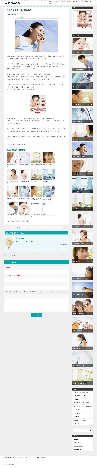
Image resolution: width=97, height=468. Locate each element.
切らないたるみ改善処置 (36, 164)
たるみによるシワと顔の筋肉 (80, 156)
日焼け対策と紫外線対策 (80, 420)
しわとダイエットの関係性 (24, 182)
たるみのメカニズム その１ (48, 215)
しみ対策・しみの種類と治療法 (81, 392)
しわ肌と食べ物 (10, 198)
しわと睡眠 (45, 181)
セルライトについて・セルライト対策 (83, 406)
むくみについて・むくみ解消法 (81, 402)
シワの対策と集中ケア (24, 214)
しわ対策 (17, 221)
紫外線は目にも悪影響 (78, 313)
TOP (10, 457)
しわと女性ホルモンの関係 (12, 182)
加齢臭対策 (76, 416)
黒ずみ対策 (76, 423)
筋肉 (27, 221)
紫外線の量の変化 (77, 348)
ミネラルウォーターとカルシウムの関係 (36, 199)
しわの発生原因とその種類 (36, 215)
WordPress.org (77, 449)
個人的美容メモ (12, 2)
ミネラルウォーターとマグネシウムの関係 (48, 199)
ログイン (76, 439)
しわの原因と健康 (47, 164)
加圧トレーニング (78, 413)
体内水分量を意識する (24, 198)
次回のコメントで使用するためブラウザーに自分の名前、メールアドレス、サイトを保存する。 (32, 291)
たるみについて (78, 399)
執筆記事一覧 (63, 244)
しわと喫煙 (33, 181)
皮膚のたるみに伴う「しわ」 (12, 165)
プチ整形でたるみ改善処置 (24, 165)
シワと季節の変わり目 (12, 214)
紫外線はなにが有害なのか (79, 330)
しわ (13, 221)
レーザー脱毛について (79, 409)
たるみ (23, 221)
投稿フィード (77, 442)
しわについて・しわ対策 (13, 14)
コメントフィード (78, 446)
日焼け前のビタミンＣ (78, 278)
